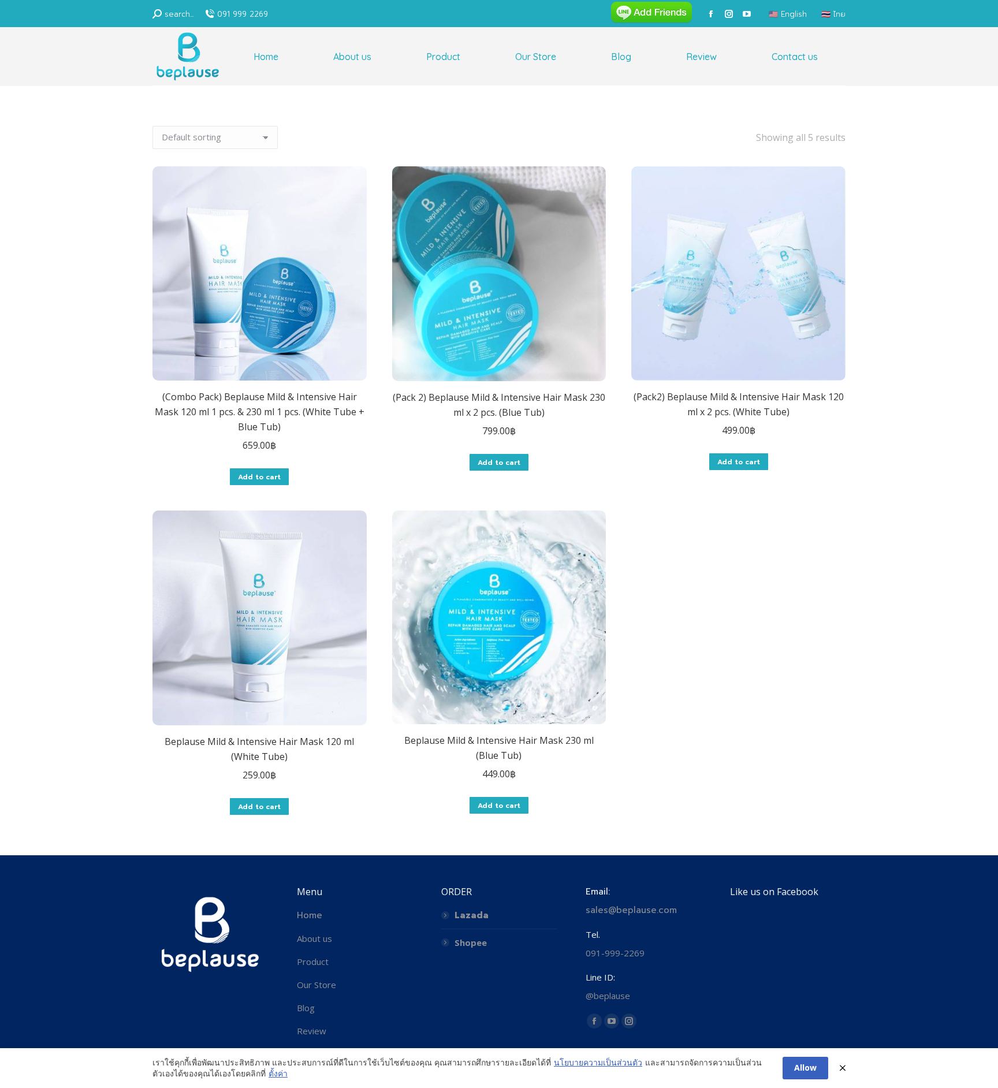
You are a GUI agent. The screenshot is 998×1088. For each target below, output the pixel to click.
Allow (805, 1067)
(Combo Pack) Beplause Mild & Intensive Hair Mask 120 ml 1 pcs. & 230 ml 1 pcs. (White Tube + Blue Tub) (259, 411)
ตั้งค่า (278, 1073)
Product (313, 961)
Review (311, 1031)
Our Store (316, 984)
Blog (306, 1008)
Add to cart (259, 477)
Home (309, 915)
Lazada (472, 915)
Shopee (471, 942)
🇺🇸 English (788, 14)
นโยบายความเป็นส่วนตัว (598, 1062)
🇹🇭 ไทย (833, 14)
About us (314, 938)
